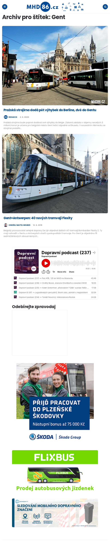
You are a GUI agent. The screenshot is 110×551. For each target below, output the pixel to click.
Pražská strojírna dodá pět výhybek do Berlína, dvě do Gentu (50, 110)
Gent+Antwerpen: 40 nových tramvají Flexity (38, 218)
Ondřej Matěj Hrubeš (19, 225)
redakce (13, 117)
